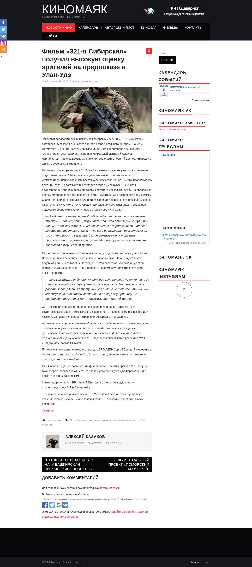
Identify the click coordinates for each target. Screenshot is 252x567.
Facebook (114, 443)
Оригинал (48, 410)
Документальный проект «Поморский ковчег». (128, 464)
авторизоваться (109, 488)
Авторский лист (119, 27)
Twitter (95, 443)
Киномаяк (74, 9)
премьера (105, 420)
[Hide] (1, 56)
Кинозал (149, 27)
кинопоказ (93, 420)
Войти (51, 36)
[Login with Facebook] (45, 505)
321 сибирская (78, 420)
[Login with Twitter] (52, 505)
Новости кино (58, 27)
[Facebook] (3, 22)
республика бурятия (124, 420)
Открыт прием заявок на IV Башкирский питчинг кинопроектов (69, 464)
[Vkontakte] (3, 36)
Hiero (193, 562)
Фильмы (170, 27)
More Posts (75, 443)
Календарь (88, 27)
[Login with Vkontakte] (65, 505)
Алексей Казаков (91, 81)
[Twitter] (3, 29)
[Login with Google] (59, 505)
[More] (3, 49)
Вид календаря (199, 100)
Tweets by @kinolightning (172, 129)
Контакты (193, 27)
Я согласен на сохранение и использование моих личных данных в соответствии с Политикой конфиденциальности (95, 499)
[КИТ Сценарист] (175, 10)
